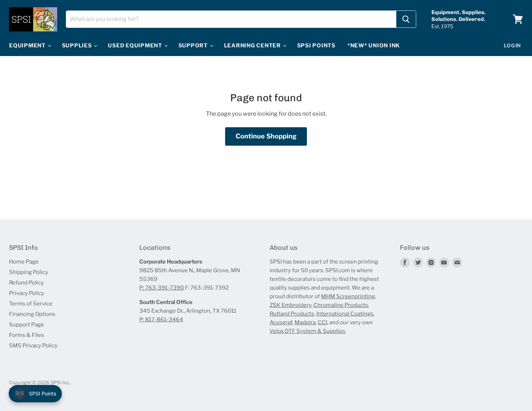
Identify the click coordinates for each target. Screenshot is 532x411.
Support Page (26, 324)
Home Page (24, 261)
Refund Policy (26, 282)
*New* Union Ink (373, 45)
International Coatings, (345, 314)
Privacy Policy (26, 293)
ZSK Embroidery (290, 305)
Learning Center (253, 45)
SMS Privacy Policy (33, 345)
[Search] (406, 19)
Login (513, 45)
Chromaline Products (340, 305)
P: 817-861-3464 (161, 319)
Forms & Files (26, 335)
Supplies (77, 45)
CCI (322, 322)
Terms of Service (30, 303)
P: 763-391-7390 (161, 287)
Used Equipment (135, 45)
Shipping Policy (28, 272)
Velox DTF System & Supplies (307, 331)
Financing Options (32, 314)
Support (193, 45)
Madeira (305, 322)
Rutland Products (292, 314)
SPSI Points (316, 45)
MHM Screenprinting (348, 296)
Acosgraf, (282, 322)
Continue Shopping (266, 136)
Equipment (28, 45)
